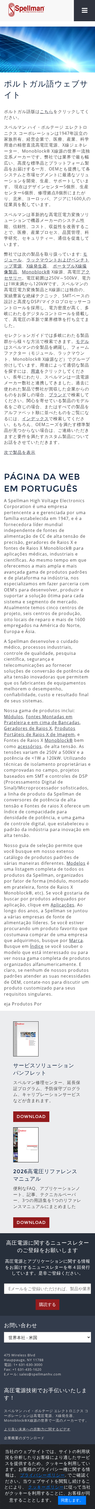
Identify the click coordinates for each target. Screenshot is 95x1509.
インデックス (35, 419)
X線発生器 (36, 266)
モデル (82, 341)
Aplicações (62, 905)
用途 (35, 371)
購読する (47, 1304)
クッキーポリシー (46, 1487)
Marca (76, 940)
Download (31, 1116)
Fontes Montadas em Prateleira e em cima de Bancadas (42, 719)
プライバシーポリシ (40, 1475)
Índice (37, 946)
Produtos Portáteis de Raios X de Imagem (39, 731)
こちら (46, 111)
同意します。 (72, 1500)
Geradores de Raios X (28, 728)
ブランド (58, 395)
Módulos (13, 717)
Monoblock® (36, 272)
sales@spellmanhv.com (40, 1374)
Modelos (76, 863)
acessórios (30, 746)
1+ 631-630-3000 (27, 1364)
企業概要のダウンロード (24, 1437)
